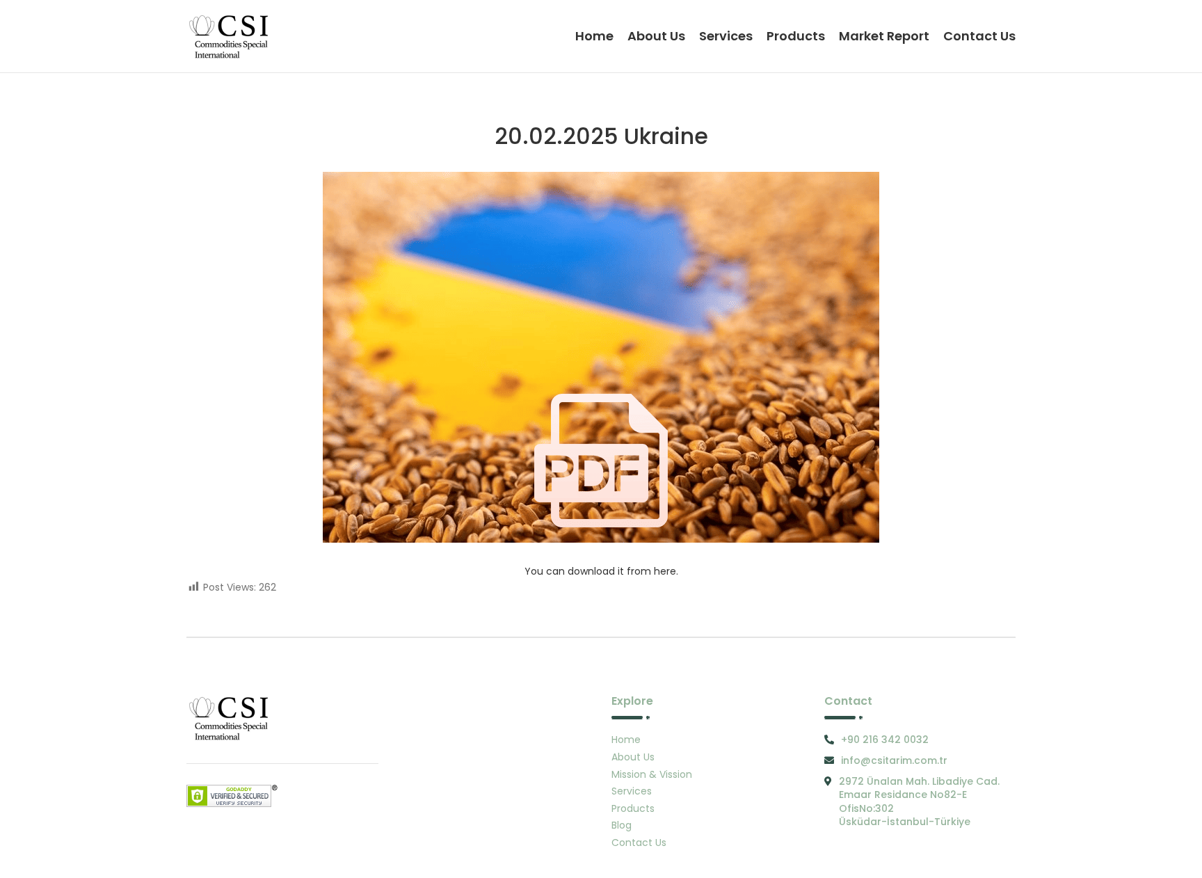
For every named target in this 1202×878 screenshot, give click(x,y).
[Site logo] (230, 35)
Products (633, 808)
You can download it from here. (601, 571)
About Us (633, 757)
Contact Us (638, 842)
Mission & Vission (651, 774)
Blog (621, 825)
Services (631, 791)
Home (626, 740)
